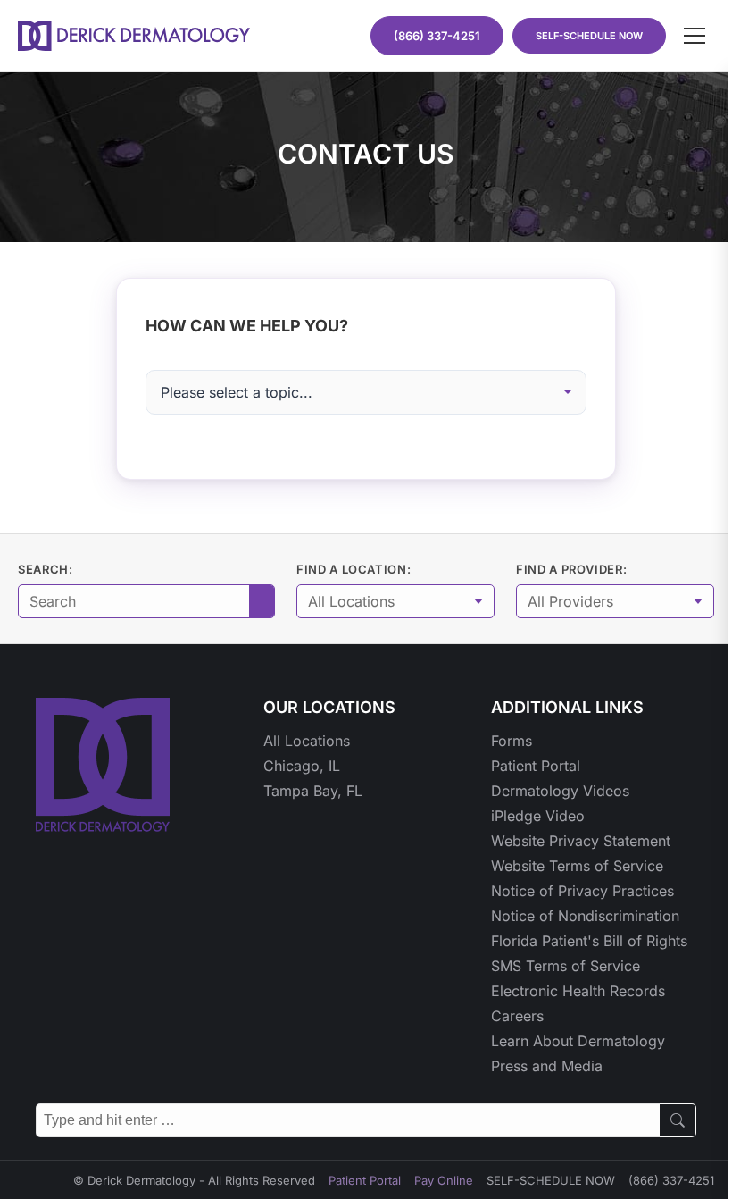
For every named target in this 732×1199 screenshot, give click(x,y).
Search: (45, 569)
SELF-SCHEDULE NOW (589, 35)
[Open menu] (694, 35)
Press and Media (547, 1066)
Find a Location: (353, 569)
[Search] (678, 1120)
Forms (511, 741)
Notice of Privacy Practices (582, 891)
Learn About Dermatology (578, 1041)
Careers (517, 1016)
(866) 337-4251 (671, 1180)
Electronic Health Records (578, 991)
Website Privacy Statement (580, 841)
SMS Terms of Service (565, 966)
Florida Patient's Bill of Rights (589, 941)
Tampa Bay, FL (312, 791)
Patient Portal (535, 766)
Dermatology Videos (560, 791)
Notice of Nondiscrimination (585, 916)
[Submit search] (261, 601)
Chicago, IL (301, 766)
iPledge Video (538, 816)
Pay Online (443, 1180)
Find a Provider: (571, 569)
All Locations (306, 741)
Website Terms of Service (577, 866)
